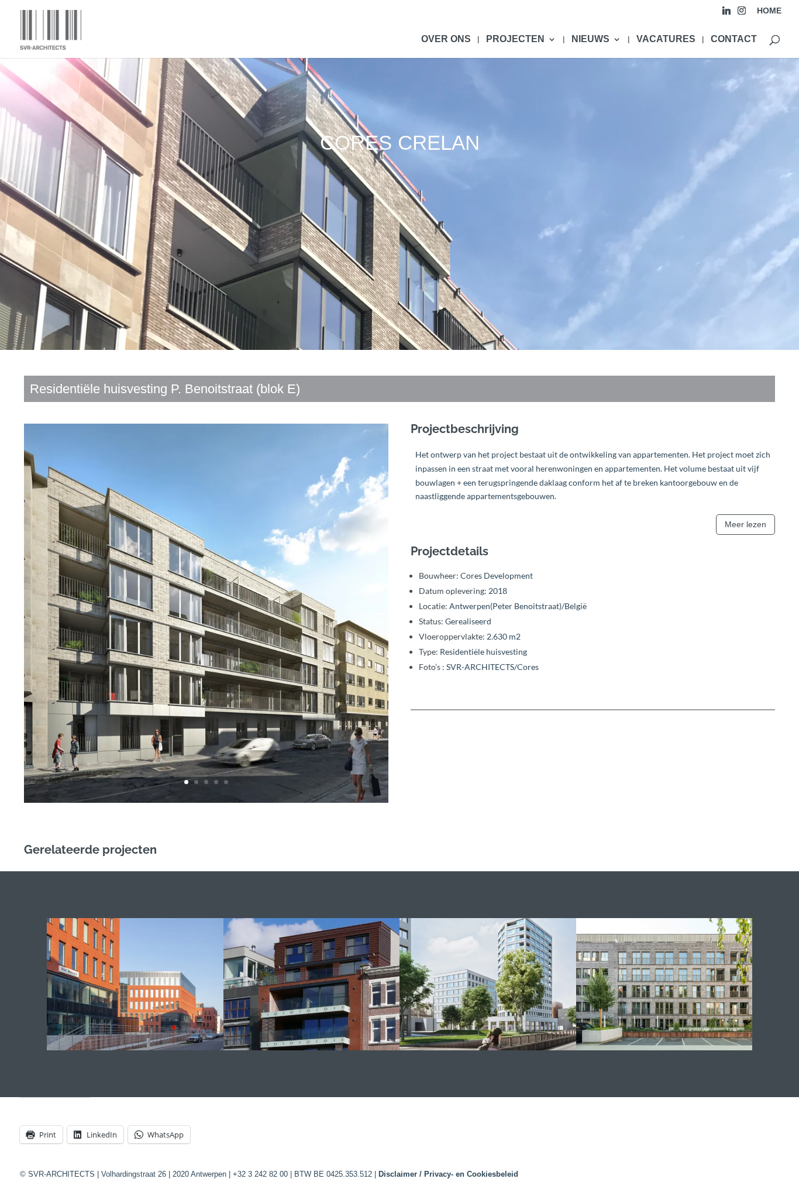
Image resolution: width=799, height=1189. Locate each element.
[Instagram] (741, 13)
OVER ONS (446, 39)
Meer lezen (745, 524)
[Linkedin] (726, 13)
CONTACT (734, 39)
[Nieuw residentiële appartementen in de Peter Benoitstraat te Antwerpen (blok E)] (206, 802)
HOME (769, 10)
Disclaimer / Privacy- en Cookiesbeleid (448, 1174)
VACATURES (665, 39)
